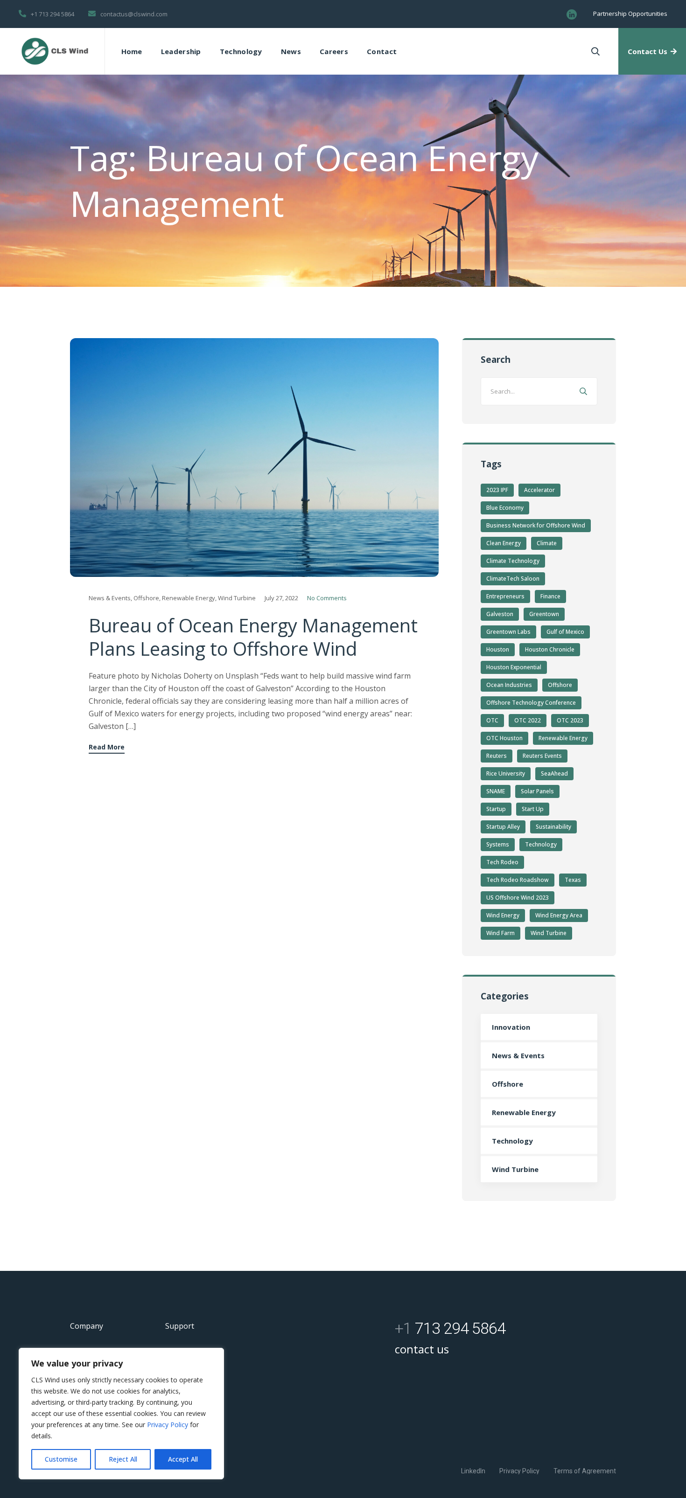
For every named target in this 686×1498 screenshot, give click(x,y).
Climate (547, 543)
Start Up (533, 809)
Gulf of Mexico (565, 632)
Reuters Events (542, 756)
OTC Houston (504, 738)
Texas (573, 880)
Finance (550, 596)
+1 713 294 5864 (52, 14)
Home (131, 51)
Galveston (499, 614)
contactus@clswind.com (134, 14)
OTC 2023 (570, 720)
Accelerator (539, 490)
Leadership (181, 51)
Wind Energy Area (558, 915)
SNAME (495, 791)
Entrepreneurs (505, 596)
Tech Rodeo (502, 862)
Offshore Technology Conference (531, 703)
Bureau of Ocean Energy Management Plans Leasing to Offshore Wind (253, 636)
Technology (241, 51)
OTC (492, 720)
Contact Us (647, 51)
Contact (382, 51)
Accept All (183, 1459)
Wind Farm (500, 933)
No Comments (327, 598)
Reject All (123, 1459)
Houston (497, 649)
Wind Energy (502, 915)
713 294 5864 (450, 1328)
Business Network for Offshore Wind (535, 525)
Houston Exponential (513, 667)
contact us (422, 1349)
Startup (496, 809)
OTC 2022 (527, 720)
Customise (61, 1459)
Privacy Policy (168, 1424)
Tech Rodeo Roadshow (517, 880)
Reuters (496, 756)
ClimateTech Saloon (512, 579)
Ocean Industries (509, 685)
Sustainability (553, 827)
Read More (107, 747)
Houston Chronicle (549, 649)
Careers (334, 51)
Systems (497, 844)
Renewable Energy (188, 598)
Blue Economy (505, 508)
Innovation (511, 1027)
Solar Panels (537, 791)
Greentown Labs (508, 632)
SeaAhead (554, 773)
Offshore (146, 598)
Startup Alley (503, 827)
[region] (121, 1413)
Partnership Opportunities (630, 13)
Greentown (544, 614)
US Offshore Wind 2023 (517, 898)
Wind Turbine (237, 598)
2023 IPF (497, 490)
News (291, 51)
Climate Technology (512, 561)
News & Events (110, 598)
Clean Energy (503, 543)
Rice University (505, 773)
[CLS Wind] (55, 51)
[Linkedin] (572, 14)
